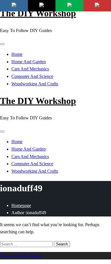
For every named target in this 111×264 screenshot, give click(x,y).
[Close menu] (2, 44)
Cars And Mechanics (30, 68)
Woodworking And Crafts (34, 83)
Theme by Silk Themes (21, 255)
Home (16, 54)
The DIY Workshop (38, 13)
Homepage (21, 205)
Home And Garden (28, 61)
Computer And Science (32, 76)
